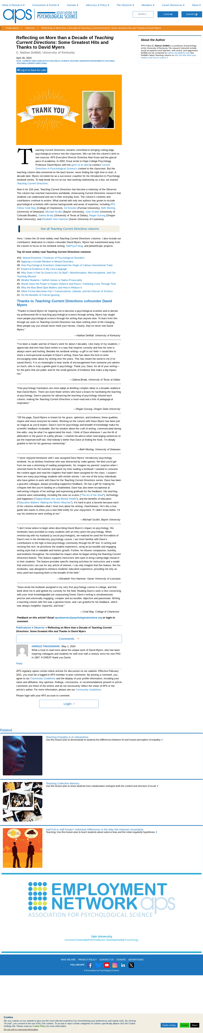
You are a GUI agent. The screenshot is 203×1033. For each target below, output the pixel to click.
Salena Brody (45, 215)
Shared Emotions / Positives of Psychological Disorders (53, 257)
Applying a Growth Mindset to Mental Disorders (47, 261)
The (124, 5)
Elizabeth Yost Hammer (55, 219)
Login (167, 14)
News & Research (12, 5)
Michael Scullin (53, 211)
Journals (72, 5)
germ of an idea (80, 164)
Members (147, 5)
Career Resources (172, 5)
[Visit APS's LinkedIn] (123, 963)
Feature (74, 61)
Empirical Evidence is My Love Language (44, 269)
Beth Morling (108, 208)
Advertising (136, 959)
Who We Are (68, 959)
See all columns (70, 228)
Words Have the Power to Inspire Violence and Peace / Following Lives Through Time (68, 283)
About (195, 5)
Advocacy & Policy (97, 5)
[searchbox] (143, 14)
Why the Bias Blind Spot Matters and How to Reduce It (51, 287)
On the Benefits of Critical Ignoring (40, 295)
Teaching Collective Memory (62, 783)
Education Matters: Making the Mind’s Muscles (45, 502)
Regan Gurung (97, 215)
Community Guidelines (42, 678)
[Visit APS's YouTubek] (107, 963)
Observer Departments (92, 61)
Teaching (109, 61)
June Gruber (92, 211)
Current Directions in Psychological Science (45, 61)
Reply (19, 663)
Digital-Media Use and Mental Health (56, 498)
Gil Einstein (70, 208)
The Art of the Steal (92, 495)
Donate (121, 959)
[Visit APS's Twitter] (98, 963)
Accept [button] (185, 1025)
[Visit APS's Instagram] (115, 963)
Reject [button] (195, 1025)
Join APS (190, 14)
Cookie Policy (39, 1026)
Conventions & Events (45, 5)
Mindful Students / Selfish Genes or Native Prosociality (51, 280)
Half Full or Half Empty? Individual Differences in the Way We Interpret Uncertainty (94, 829)
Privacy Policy (87, 959)
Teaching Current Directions (32, 63)
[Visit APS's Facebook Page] (89, 963)
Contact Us (106, 959)
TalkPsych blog (74, 246)
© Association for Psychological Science (101, 970)
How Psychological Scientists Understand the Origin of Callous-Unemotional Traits (67, 265)
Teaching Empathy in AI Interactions (67, 737)
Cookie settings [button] (169, 1025)
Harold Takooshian (45, 646)
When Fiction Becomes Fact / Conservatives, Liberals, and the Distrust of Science (67, 291)
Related (6, 730)
